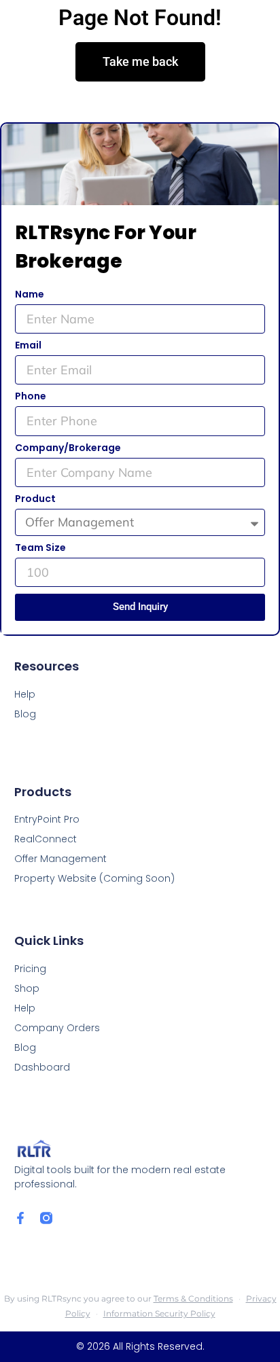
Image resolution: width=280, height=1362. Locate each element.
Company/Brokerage (68, 448)
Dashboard (42, 1067)
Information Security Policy (159, 1313)
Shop (26, 988)
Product (35, 499)
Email (28, 346)
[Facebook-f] (20, 1218)
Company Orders (57, 1028)
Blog (25, 1047)
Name (29, 295)
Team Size (40, 548)
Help (24, 1008)
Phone (30, 397)
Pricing (30, 968)
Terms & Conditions (193, 1298)
